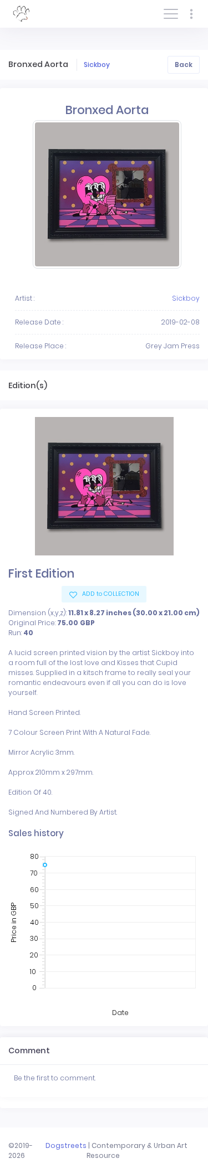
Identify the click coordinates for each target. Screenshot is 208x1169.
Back (183, 64)
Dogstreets (66, 1145)
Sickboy (97, 64)
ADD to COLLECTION (109, 594)
